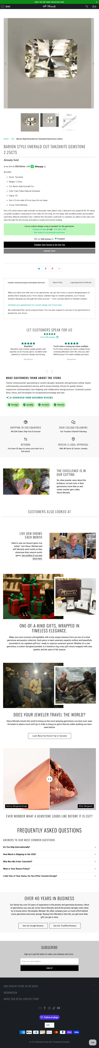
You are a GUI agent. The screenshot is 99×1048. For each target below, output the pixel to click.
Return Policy (57, 282)
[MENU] (1, 6)
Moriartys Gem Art (44, 1042)
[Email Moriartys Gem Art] (40, 1008)
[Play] (49, 63)
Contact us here (39, 229)
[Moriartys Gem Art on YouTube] (59, 1008)
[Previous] (6, 63)
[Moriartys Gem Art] (49, 6)
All (13, 139)
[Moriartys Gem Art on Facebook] (45, 1008)
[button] (47, 371)
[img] (49, 334)
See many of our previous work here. (49, 232)
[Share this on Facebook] (45, 269)
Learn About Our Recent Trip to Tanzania (49, 736)
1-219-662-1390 (59, 229)
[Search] (86, 6)
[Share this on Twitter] (39, 269)
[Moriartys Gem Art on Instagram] (49, 1008)
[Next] (93, 63)
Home (6, 139)
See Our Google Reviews (33, 926)
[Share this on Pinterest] (52, 269)
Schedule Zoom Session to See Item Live (49, 244)
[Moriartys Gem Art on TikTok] (54, 1008)
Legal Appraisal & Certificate (80, 282)
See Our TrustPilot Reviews (64, 926)
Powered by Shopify (61, 1042)
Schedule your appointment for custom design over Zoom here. (35, 305)
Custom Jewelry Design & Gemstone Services (26, 283)
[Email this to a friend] (59, 269)
